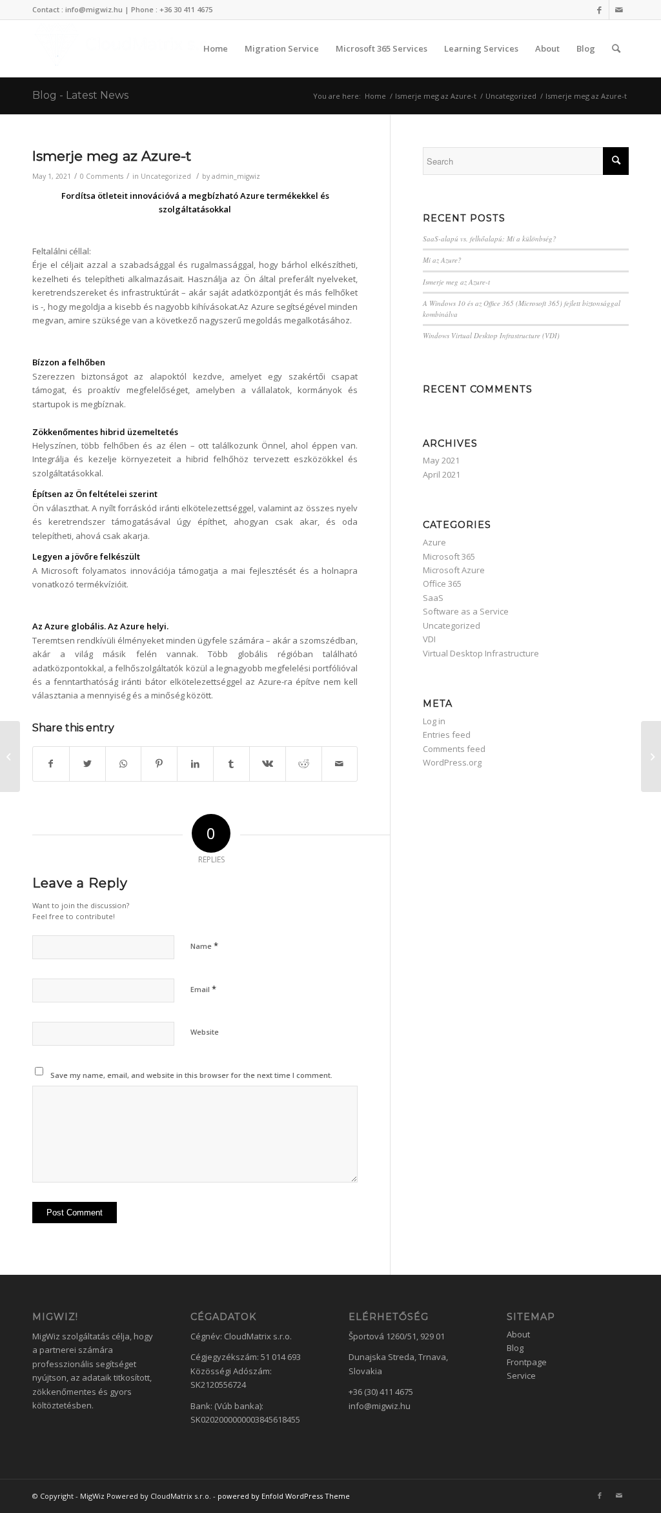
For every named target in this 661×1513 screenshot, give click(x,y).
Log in (434, 721)
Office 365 (442, 583)
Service (521, 1375)
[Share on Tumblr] (231, 763)
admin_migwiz (236, 176)
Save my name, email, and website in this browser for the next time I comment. (191, 1075)
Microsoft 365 (449, 556)
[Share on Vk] (267, 763)
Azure (434, 542)
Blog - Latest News (80, 95)
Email (203, 989)
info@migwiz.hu (380, 1406)
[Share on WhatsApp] (123, 763)
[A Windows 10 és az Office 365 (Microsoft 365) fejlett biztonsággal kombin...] (10, 756)
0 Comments (101, 176)
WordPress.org (452, 762)
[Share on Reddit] (303, 763)
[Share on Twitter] (87, 763)
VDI (429, 639)
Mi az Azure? (442, 260)
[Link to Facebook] (599, 9)
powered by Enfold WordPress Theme (284, 1496)
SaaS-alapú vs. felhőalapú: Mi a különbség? (489, 238)
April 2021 (441, 474)
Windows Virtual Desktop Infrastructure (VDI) (491, 335)
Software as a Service (466, 611)
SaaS (433, 598)
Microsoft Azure (454, 570)
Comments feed (454, 749)
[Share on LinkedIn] (195, 763)
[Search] (616, 48)
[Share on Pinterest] (159, 763)
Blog (515, 1348)
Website (204, 1032)
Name (204, 945)
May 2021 (441, 460)
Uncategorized (166, 176)
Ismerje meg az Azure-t (111, 156)
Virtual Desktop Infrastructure (481, 653)
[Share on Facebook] (51, 763)
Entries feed (447, 734)
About (518, 1334)
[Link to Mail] (619, 9)
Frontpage (527, 1362)
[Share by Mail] (340, 763)
